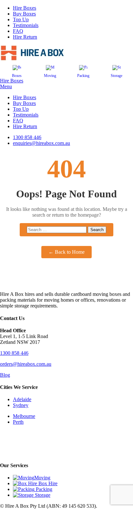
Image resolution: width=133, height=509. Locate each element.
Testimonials (25, 25)
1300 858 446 (14, 353)
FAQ (18, 31)
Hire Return (25, 37)
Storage (116, 75)
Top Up (21, 19)
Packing (83, 75)
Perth (18, 422)
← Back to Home (66, 252)
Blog (5, 375)
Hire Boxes (24, 8)
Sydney (20, 405)
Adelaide (22, 399)
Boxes (17, 75)
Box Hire (47, 483)
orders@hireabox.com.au (25, 364)
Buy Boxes (24, 13)
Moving (50, 75)
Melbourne (24, 416)
